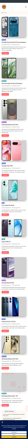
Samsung (4, 122)
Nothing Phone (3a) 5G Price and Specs (14, 42)
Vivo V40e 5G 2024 (8, 205)
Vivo (3, 203)
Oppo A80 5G (6, 241)
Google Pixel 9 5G (7, 166)
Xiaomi (3, 319)
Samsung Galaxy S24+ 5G (10, 396)
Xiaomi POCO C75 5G (8, 321)
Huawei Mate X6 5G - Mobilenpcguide (11, 418)
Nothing (3, 39)
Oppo (3, 239)
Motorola (4, 81)
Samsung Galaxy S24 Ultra (10, 359)
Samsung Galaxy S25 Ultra (10, 124)
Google (3, 163)
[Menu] (25, 6)
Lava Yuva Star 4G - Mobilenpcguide (11, 414)
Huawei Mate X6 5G (8, 283)
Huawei (3, 280)
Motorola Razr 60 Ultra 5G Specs (12, 83)
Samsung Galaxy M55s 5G (9, 419)
